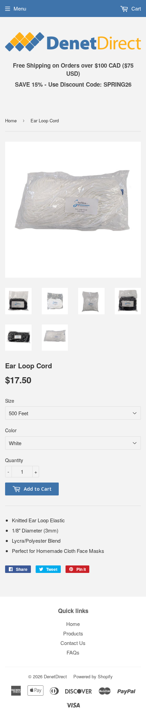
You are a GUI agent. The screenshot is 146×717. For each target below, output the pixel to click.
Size (9, 400)
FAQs (73, 652)
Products (73, 633)
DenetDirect (55, 676)
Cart (135, 8)
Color (11, 430)
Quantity (14, 460)
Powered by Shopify (93, 676)
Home (11, 120)
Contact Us (73, 642)
